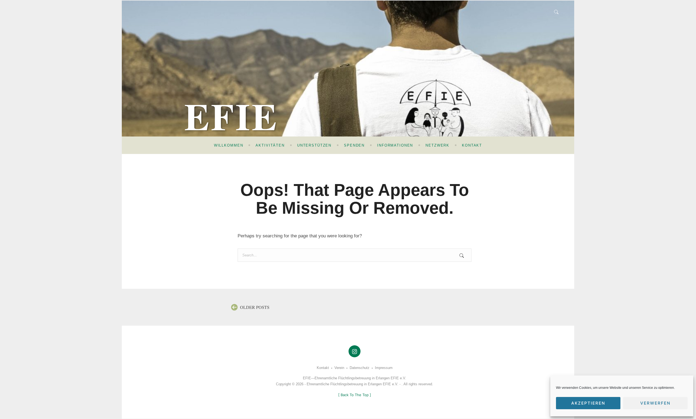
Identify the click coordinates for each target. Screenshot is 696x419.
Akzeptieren (588, 403)
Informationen (395, 145)
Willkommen (228, 145)
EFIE (231, 115)
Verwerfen (655, 403)
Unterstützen (314, 145)
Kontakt (472, 145)
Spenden (354, 145)
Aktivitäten (270, 145)
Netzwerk (437, 145)
